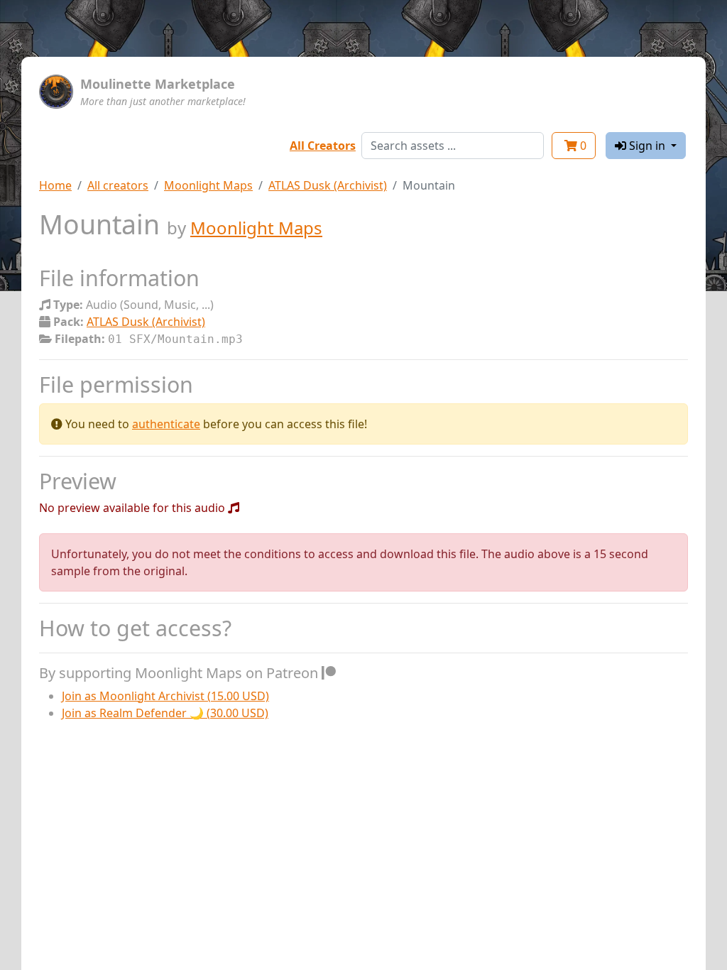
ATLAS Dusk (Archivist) (327, 185)
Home (55, 185)
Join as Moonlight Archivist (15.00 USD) (165, 696)
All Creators (323, 145)
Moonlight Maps (208, 185)
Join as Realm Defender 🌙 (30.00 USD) (165, 713)
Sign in (647, 145)
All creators (117, 185)
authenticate (166, 424)
